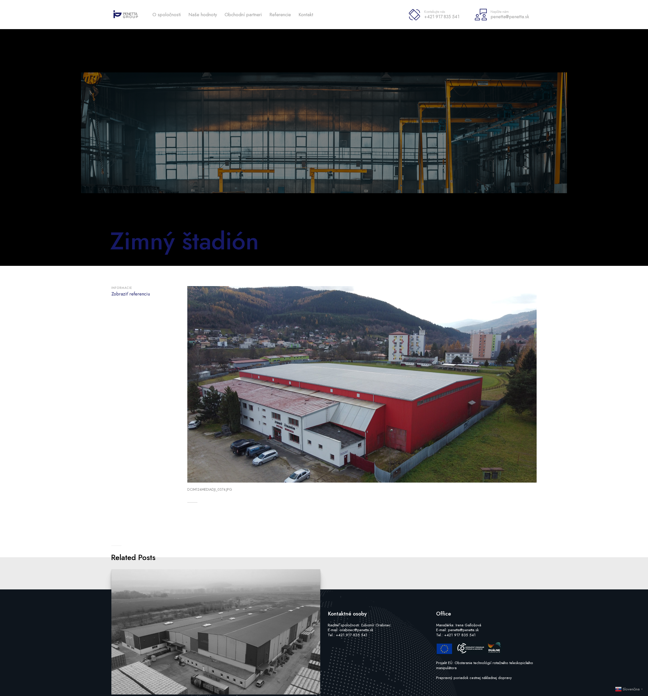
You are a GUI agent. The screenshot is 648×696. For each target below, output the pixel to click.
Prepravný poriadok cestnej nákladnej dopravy (474, 678)
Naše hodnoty (202, 14)
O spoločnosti (166, 14)
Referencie (280, 14)
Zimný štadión (184, 240)
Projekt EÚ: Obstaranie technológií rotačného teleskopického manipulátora (484, 665)
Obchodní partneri (243, 14)
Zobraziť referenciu (130, 294)
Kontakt (305, 14)
